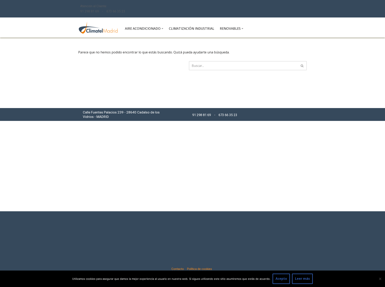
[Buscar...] (133, 65)
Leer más (302, 278)
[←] (98, 28)
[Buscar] (302, 65)
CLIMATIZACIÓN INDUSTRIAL (191, 28)
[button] (162, 28)
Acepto (281, 278)
